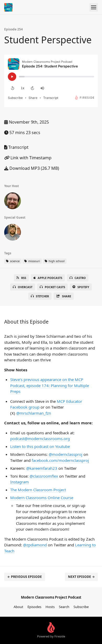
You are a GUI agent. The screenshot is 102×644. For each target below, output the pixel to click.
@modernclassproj (65, 454)
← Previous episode (24, 576)
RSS (23, 278)
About (18, 606)
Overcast (25, 287)
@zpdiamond (35, 544)
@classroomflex (44, 476)
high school (56, 261)
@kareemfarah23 (41, 468)
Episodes (34, 606)
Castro (80, 278)
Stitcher (42, 296)
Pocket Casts (55, 287)
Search (64, 606)
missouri (33, 261)
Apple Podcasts (50, 278)
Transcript (18, 147)
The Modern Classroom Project (38, 489)
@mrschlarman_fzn (33, 413)
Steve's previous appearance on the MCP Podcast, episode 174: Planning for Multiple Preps (49, 385)
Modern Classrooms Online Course (41, 497)
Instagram (19, 481)
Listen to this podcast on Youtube (40, 446)
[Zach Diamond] (12, 201)
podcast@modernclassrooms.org (40, 438)
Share (66, 296)
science (14, 261)
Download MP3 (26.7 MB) (33, 168)
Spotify (83, 287)
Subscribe (81, 606)
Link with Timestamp (30, 158)
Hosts (50, 606)
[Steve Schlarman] (12, 233)
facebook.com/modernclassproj (60, 460)
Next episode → (81, 576)
